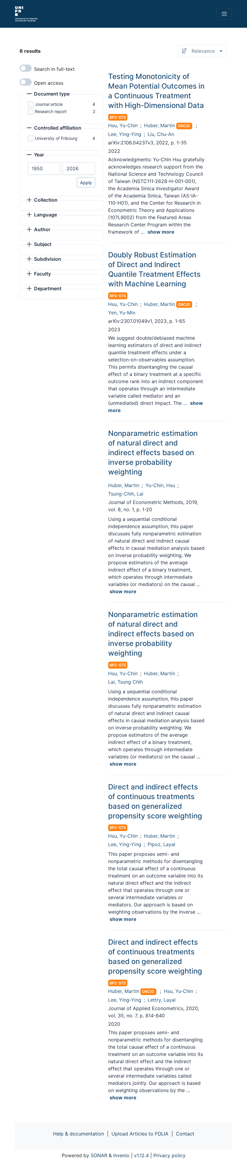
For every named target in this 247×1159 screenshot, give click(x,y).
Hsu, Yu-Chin (123, 125)
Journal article (49, 104)
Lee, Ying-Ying (124, 134)
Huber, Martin (159, 125)
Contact (185, 1134)
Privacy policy (169, 1155)
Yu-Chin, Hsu (160, 485)
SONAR (99, 1155)
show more (161, 232)
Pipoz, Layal (161, 844)
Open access (48, 83)
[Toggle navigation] (224, 14)
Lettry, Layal (162, 1000)
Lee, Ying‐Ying (124, 1000)
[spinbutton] (44, 168)
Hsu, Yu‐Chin (178, 991)
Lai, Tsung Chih (125, 682)
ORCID (184, 126)
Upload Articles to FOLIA (139, 1134)
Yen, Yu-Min (121, 313)
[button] (48, 94)
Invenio (121, 1155)
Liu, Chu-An (161, 134)
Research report (51, 111)
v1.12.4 (141, 1155)
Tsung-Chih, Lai (125, 494)
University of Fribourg (56, 138)
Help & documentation (78, 1134)
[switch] (26, 68)
